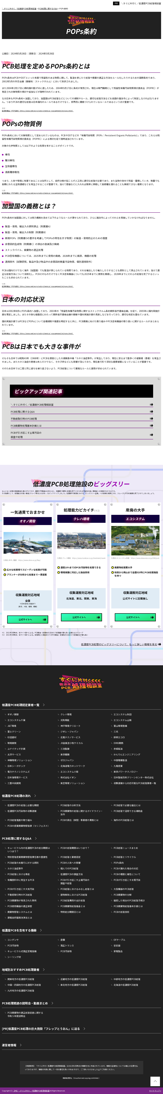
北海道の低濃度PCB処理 (126, 984)
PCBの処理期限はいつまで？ (74, 847)
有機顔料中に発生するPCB (20, 879)
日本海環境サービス (17, 777)
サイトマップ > (155, 1091)
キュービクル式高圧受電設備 (21, 951)
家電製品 (118, 951)
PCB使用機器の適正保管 (19, 906)
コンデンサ (13, 939)
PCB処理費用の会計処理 (72, 900)
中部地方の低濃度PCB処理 (127, 979)
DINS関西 (118, 743)
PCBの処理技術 (121, 911)
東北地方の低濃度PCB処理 (73, 984)
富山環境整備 (120, 725)
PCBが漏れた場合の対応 (126, 868)
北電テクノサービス (70, 737)
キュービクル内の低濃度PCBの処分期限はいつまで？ (28, 849)
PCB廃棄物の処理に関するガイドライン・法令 (81, 812)
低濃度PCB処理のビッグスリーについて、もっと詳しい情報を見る (119, 644)
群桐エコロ (119, 737)
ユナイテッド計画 (16, 748)
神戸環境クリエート (70, 725)
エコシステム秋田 (122, 714)
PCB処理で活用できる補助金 (128, 811)
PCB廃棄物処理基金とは (72, 906)
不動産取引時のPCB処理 (24, 418)
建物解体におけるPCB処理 (73, 894)
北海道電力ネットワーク (72, 765)
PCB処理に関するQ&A (23, 411)
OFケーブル (119, 939)
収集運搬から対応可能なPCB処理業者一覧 (135, 783)
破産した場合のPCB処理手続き (129, 900)
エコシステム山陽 (122, 720)
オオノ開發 (13, 714)
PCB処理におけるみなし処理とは (77, 889)
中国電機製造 (120, 760)
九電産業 (118, 765)
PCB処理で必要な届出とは (127, 805)
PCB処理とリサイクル (125, 857)
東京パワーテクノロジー (126, 771)
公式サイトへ (25, 619)
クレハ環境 (66, 714)
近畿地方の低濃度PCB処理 (73, 979)
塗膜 (62, 939)
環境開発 (11, 743)
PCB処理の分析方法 (70, 805)
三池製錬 (64, 748)
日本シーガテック (16, 765)
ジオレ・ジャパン (69, 731)
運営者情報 (9, 1045)
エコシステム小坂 (69, 771)
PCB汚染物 (13, 945)
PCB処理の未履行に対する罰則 (23, 862)
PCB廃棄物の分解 (122, 894)
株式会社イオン (68, 777)
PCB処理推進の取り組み (19, 820)
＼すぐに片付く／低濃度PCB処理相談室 (141, 3)
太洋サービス (14, 754)
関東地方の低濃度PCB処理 (20, 979)
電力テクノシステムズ (18, 771)
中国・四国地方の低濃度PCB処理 (24, 984)
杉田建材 (11, 737)
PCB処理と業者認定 (70, 857)
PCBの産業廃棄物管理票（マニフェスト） (28, 825)
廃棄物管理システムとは (19, 911)
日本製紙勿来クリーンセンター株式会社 (134, 777)
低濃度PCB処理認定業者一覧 (20, 705)
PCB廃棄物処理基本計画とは (26, 425)
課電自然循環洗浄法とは (19, 917)
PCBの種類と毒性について (127, 874)
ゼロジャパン (67, 760)
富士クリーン (14, 731)
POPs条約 (119, 862)
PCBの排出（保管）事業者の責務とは (79, 820)
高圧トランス (67, 945)
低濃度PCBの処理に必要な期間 (23, 805)
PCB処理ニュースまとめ (126, 847)
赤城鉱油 (118, 748)
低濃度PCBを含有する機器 (19, 930)
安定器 (117, 945)
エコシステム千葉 (16, 720)
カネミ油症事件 (15, 868)
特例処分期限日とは (70, 911)
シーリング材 (14, 957)
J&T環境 (11, 725)
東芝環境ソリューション (72, 783)
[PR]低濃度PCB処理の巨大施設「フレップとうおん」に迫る (41, 1029)
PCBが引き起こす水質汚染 (127, 879)
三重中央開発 (14, 783)
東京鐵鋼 (64, 754)
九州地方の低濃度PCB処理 (20, 990)
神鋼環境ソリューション (19, 760)
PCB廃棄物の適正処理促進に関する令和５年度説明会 (25, 1014)
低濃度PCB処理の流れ (16, 796)
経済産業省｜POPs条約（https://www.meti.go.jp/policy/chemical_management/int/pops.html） (38, 111)
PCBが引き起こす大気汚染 (20, 889)
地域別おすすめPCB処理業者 (20, 969)
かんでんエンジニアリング (127, 754)
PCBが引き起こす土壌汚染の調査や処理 (26, 435)
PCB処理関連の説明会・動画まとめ (25, 1003)
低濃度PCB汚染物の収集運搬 (21, 811)
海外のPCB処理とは (124, 820)
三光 (116, 731)
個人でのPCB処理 (69, 868)
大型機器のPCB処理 (124, 889)
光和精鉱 (64, 720)
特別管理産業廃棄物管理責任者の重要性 (27, 857)
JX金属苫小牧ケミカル (71, 743)
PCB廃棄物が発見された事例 (21, 900)
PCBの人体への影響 (70, 862)
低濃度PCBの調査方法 (71, 874)
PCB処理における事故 (18, 874)
